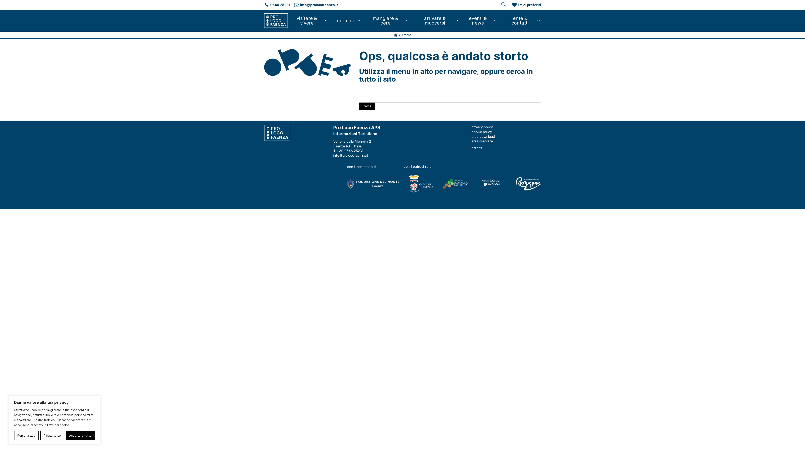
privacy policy (482, 127)
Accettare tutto (80, 435)
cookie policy (482, 132)
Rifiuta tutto (52, 435)
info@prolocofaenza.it (350, 155)
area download (483, 136)
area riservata (482, 141)
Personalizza (26, 435)
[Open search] (504, 5)
